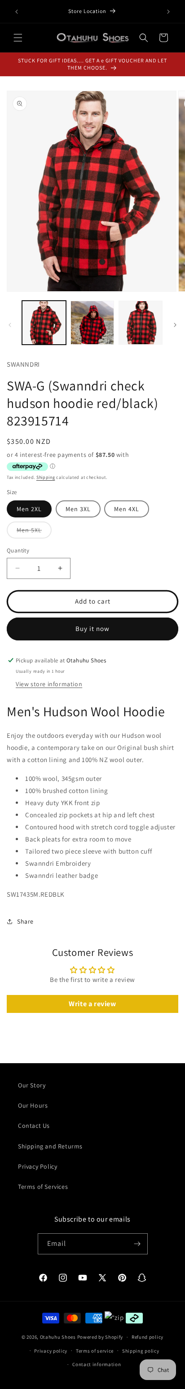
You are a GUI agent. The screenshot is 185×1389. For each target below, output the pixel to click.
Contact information (96, 1364)
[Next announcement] (168, 12)
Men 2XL (29, 509)
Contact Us (34, 1126)
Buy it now (92, 628)
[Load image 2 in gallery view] (92, 323)
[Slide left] (10, 325)
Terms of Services (43, 1187)
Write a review (92, 1003)
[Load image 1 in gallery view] (44, 323)
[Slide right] (175, 325)
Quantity (18, 550)
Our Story (31, 1085)
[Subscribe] (137, 1243)
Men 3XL (78, 509)
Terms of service (95, 1351)
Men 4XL (126, 509)
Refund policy (147, 1337)
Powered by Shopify (100, 1337)
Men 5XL (34, 532)
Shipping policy (140, 1351)
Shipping (45, 477)
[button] (18, 38)
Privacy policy (50, 1351)
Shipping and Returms (50, 1146)
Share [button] (25, 921)
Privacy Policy (37, 1166)
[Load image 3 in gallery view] (141, 323)
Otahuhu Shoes (58, 1337)
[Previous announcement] (16, 12)
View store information (49, 684)
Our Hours (33, 1105)
